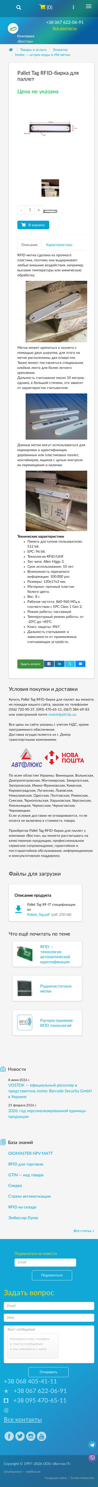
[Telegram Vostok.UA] (92, 1444)
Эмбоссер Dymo (23, 1218)
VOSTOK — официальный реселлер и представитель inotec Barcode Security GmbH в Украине (50, 1091)
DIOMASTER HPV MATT (30, 1153)
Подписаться (52, 1275)
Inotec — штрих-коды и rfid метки (42, 55)
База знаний (20, 1142)
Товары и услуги (33, 50)
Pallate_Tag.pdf (38, 915)
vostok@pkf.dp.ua (62, 714)
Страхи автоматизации (29, 1196)
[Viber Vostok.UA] (92, 1457)
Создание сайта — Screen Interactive (69, 1477)
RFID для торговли (25, 1164)
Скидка (15, 1186)
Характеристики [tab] (59, 245)
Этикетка (60, 50)
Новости (17, 1069)
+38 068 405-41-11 (30, 1382)
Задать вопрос (30, 664)
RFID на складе (22, 1207)
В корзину (36, 225)
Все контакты (65, 28)
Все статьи (82, 1231)
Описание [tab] (29, 245)
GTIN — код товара (25, 1175)
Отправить (48, 1372)
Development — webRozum (22, 1471)
